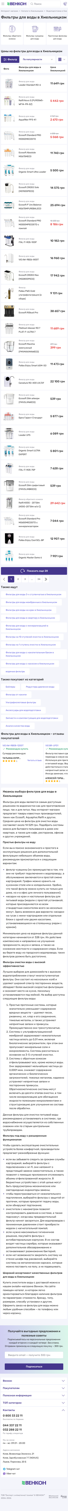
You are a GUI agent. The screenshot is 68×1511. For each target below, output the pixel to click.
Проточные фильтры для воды (57, 37)
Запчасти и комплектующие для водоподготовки (32, 718)
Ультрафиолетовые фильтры (21, 702)
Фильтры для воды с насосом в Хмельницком (30, 663)
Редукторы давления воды (40, 686)
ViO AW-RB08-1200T (13, 745)
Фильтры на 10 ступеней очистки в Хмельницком (32, 637)
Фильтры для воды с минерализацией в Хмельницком (27, 627)
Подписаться (34, 1366)
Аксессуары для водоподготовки (23, 710)
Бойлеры (10, 686)
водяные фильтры (15, 671)
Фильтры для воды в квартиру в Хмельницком (30, 618)
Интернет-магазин (9, 11)
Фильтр (12, 59)
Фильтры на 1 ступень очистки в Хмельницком (31, 644)
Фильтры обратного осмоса (12, 37)
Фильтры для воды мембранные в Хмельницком (31, 602)
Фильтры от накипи (16, 694)
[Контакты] (65, 4)
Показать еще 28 (37, 570)
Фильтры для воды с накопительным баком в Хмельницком (30, 654)
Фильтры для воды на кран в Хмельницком (29, 610)
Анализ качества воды (18, 726)
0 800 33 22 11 (12, 1415)
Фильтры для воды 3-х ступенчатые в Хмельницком (33, 594)
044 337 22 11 (12, 1425)
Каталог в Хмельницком (32, 11)
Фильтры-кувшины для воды (35, 37)
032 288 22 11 (12, 1429)
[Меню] (3, 4)
